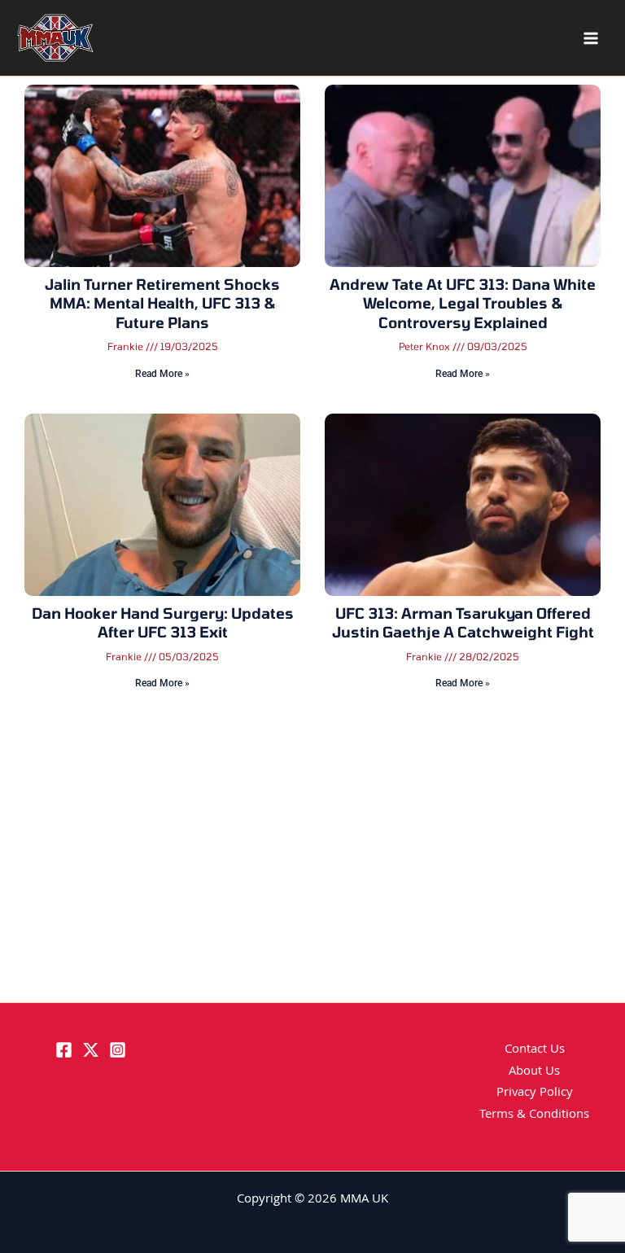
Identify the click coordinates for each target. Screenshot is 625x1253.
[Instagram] (117, 1049)
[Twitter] (90, 1049)
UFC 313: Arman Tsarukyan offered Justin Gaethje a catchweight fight (463, 622)
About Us (534, 1072)
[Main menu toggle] (591, 38)
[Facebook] (63, 1049)
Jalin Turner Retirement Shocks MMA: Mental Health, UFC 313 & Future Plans (162, 303)
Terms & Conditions (534, 1115)
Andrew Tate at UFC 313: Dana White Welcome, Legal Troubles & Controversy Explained (463, 303)
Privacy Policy (534, 1093)
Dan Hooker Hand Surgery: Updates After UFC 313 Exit (163, 622)
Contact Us (535, 1050)
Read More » (162, 373)
